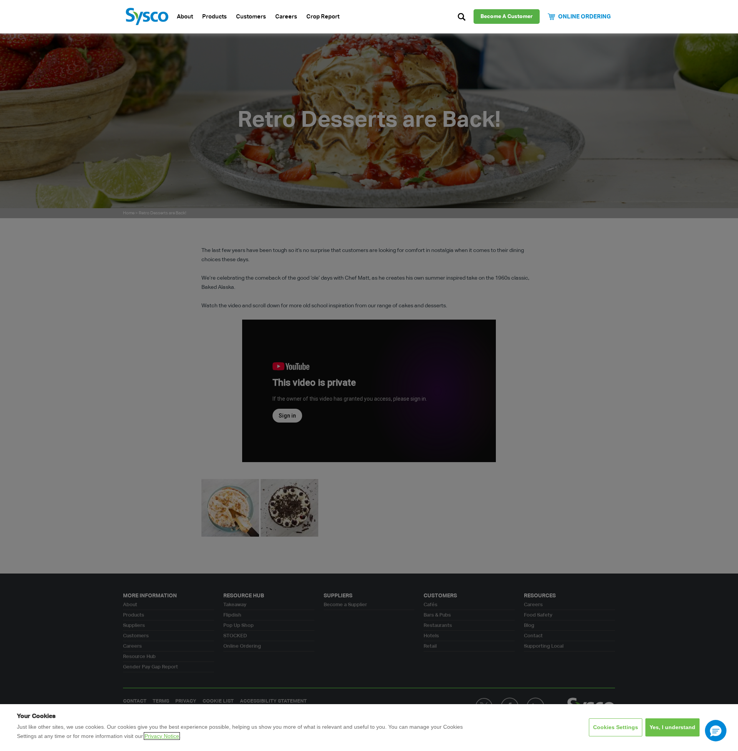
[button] (715, 730)
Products (214, 17)
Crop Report (322, 17)
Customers (251, 17)
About (185, 17)
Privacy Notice (162, 736)
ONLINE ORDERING (584, 17)
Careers (286, 17)
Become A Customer (506, 16)
